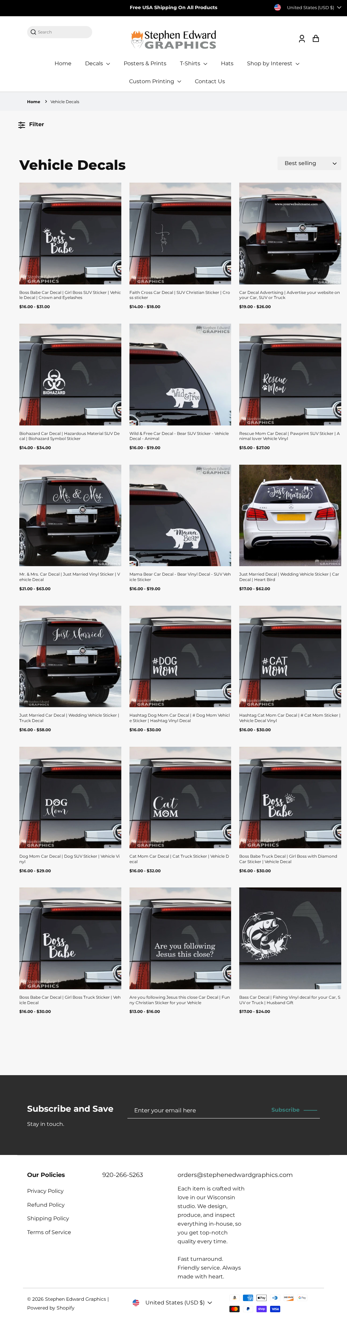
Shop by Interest (270, 63)
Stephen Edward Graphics (75, 1299)
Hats (227, 63)
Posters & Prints (145, 63)
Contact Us (210, 81)
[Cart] (315, 38)
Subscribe (285, 1110)
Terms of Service (49, 1232)
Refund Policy (46, 1205)
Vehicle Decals (64, 101)
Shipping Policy (48, 1218)
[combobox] (63, 32)
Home (63, 63)
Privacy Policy (45, 1191)
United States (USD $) (310, 7)
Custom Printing (152, 81)
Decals (94, 63)
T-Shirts (191, 63)
